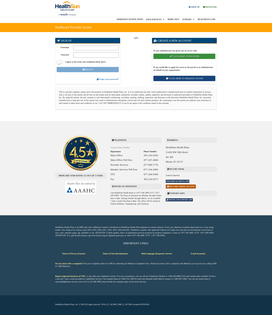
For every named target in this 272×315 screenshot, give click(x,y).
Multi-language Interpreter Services (156, 254)
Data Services (154, 19)
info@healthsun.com (177, 181)
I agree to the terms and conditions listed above (85, 62)
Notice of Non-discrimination (115, 254)
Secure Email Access (182, 186)
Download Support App (180, 200)
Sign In (195, 7)
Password (65, 55)
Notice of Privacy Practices (73, 254)
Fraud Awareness (198, 254)
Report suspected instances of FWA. (70, 276)
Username (64, 47)
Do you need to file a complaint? (69, 264)
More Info (173, 19)
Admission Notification (130, 19)
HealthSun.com (206, 19)
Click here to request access (185, 78)
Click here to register (185, 56)
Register (211, 7)
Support (187, 19)
